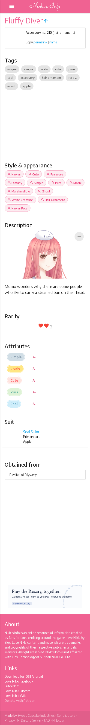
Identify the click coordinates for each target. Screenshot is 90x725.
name (53, 42)
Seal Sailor (31, 431)
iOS (27, 676)
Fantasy (15, 183)
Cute (33, 174)
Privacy (10, 720)
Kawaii (14, 174)
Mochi (75, 183)
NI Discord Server (29, 720)
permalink (40, 42)
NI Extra (58, 720)
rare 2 (73, 77)
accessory (28, 77)
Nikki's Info (45, 6)
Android (37, 676)
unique (12, 69)
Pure (56, 183)
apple (27, 86)
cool (10, 77)
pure (72, 69)
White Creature (20, 200)
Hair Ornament (53, 200)
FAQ (47, 720)
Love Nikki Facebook (19, 681)
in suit (11, 86)
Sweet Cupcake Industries (36, 715)
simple (28, 69)
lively (44, 69)
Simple (36, 183)
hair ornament (51, 77)
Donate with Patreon (20, 700)
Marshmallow (19, 191)
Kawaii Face (17, 208)
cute (58, 69)
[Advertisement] (45, 130)
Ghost (44, 191)
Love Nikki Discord (17, 691)
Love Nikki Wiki (15, 696)
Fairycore (55, 174)
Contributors (66, 715)
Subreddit (12, 686)
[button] (79, 236)
